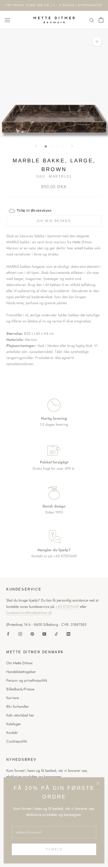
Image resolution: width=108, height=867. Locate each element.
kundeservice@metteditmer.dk (29, 612)
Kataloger (13, 723)
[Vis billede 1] (46, 146)
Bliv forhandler (17, 706)
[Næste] (72, 146)
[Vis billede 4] (62, 146)
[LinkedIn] (68, 634)
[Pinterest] (32, 634)
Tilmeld (54, 849)
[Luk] (98, 783)
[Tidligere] (36, 146)
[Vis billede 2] (51, 146)
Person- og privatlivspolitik (26, 680)
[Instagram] (20, 634)
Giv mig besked (54, 221)
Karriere (12, 697)
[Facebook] (8, 634)
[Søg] (91, 20)
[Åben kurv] (101, 19)
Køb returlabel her (20, 715)
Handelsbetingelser (21, 671)
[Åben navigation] (7, 20)
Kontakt (11, 732)
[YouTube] (44, 634)
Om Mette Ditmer (19, 663)
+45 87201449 (67, 606)
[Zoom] (96, 41)
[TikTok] (56, 634)
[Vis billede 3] (57, 146)
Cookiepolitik (16, 741)
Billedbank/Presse (20, 689)
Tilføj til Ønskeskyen (34, 210)
